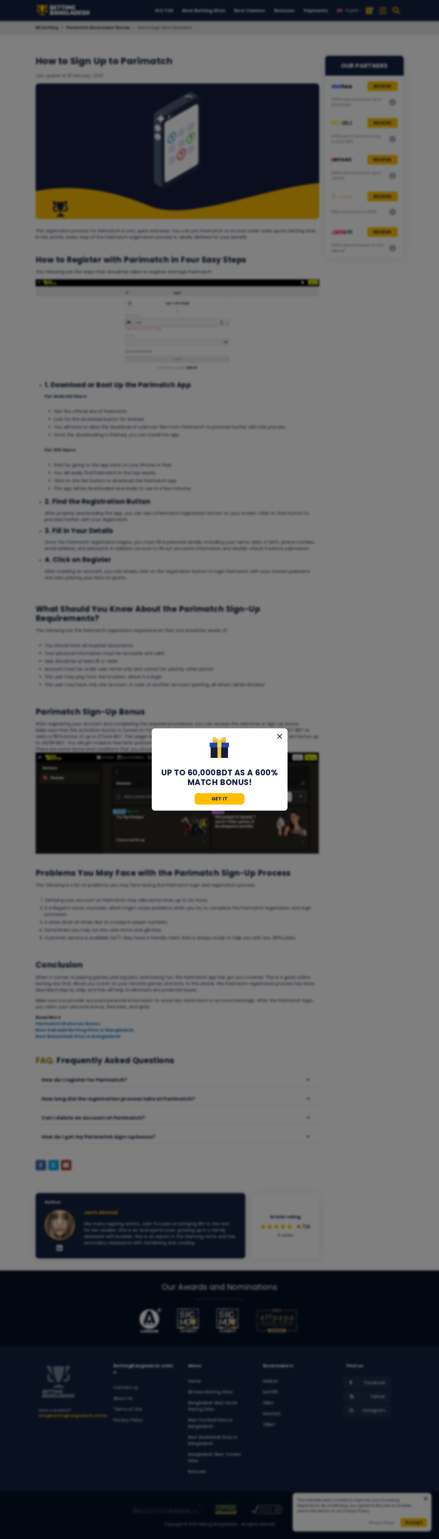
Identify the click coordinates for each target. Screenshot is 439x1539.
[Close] (280, 736)
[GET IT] (219, 748)
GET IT (220, 798)
